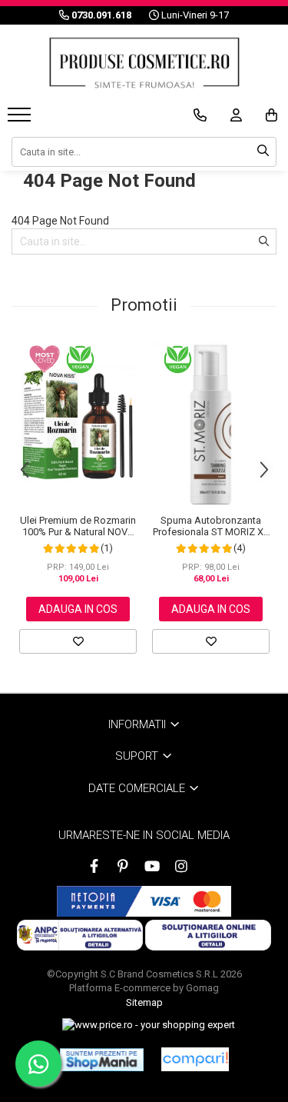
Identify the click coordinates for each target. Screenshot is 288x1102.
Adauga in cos (78, 609)
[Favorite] (78, 641)
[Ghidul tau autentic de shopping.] (195, 1059)
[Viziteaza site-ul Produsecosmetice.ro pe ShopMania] (102, 1059)
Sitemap (144, 1002)
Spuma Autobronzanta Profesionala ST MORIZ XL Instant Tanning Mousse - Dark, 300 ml (211, 526)
